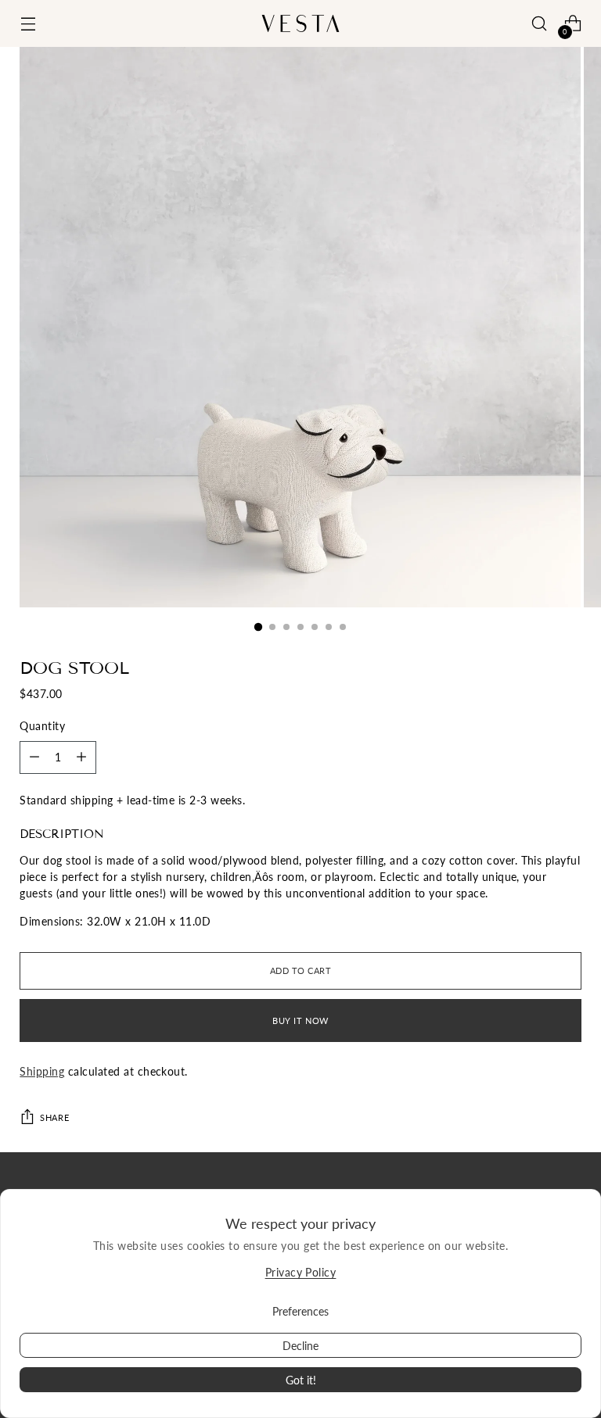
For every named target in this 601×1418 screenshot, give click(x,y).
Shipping (42, 1071)
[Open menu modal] (28, 24)
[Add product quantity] (34, 757)
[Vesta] (300, 23)
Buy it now (300, 1020)
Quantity (42, 725)
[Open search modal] (540, 24)
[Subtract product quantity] (81, 757)
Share (54, 1117)
